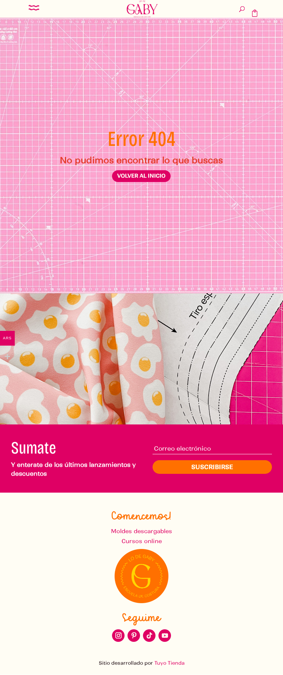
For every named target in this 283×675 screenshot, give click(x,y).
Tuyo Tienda (169, 663)
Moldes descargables (141, 531)
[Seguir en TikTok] (149, 635)
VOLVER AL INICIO (141, 175)
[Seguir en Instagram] (118, 635)
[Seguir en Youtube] (164, 635)
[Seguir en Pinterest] (133, 635)
